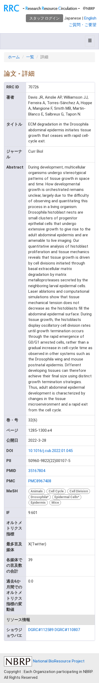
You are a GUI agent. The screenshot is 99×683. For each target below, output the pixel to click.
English (90, 18)
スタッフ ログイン (44, 18)
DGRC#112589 (41, 629)
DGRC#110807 (67, 629)
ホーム (14, 57)
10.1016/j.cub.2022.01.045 (50, 450)
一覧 (30, 57)
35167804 (36, 470)
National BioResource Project (58, 661)
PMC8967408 (39, 481)
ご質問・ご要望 (82, 24)
